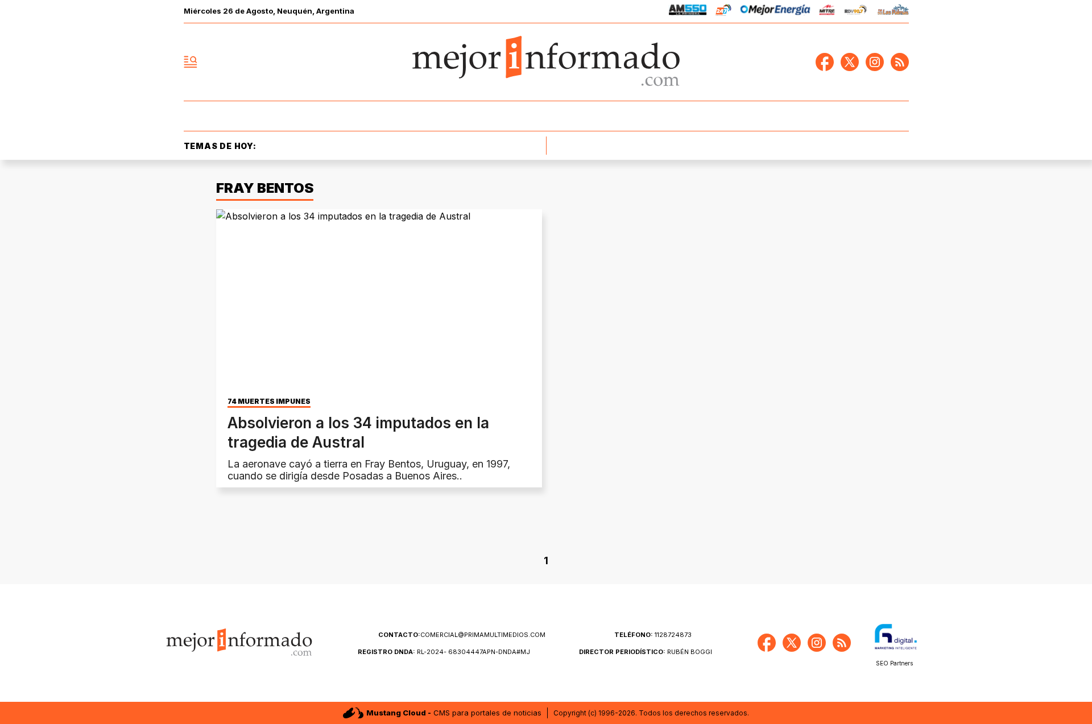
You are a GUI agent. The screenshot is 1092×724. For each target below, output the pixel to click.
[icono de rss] (900, 62)
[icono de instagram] (875, 62)
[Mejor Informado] (546, 62)
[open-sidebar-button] (190, 62)
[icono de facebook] (825, 62)
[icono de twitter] (850, 62)
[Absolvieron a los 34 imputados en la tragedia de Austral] (379, 300)
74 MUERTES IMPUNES (269, 401)
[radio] (688, 12)
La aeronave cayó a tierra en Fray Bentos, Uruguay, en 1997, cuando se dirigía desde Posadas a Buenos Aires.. (369, 470)
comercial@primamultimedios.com (461, 635)
